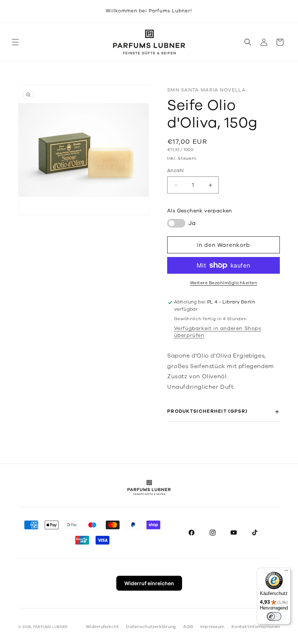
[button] (15, 42)
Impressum (212, 626)
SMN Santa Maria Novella (206, 90)
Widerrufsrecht (102, 626)
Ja (192, 223)
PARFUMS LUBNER (50, 626)
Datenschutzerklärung (151, 626)
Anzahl (175, 170)
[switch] (274, 616)
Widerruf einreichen (149, 583)
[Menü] (286, 572)
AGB (188, 626)
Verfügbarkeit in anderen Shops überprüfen (217, 332)
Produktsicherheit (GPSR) (207, 411)
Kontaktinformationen (255, 626)
